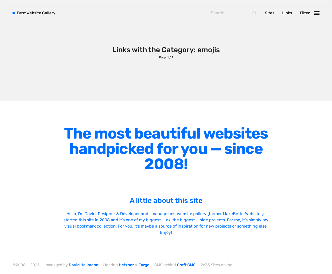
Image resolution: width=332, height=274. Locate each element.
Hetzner (126, 265)
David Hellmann (83, 265)
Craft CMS (186, 265)
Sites (269, 13)
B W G (36, 13)
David (90, 213)
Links (287, 13)
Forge (144, 265)
